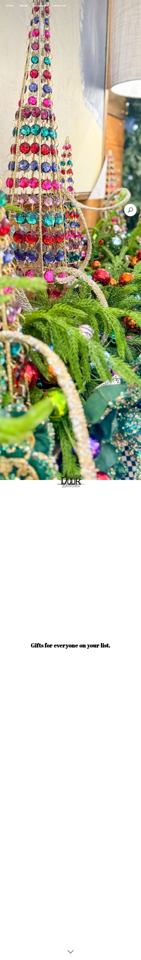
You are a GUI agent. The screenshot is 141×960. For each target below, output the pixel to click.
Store (9, 5)
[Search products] (130, 210)
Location (40, 5)
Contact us (59, 5)
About (23, 5)
